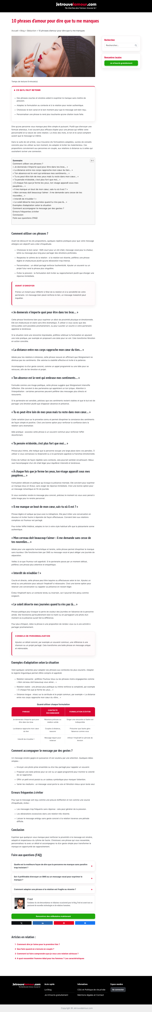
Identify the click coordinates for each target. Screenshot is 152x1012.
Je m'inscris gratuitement (121, 63)
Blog (22, 31)
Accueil (14, 31)
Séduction (31, 31)
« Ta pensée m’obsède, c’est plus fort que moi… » (36, 179)
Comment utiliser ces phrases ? (28, 163)
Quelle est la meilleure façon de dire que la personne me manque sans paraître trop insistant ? (50, 866)
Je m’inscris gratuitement (56, 995)
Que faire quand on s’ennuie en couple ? (35, 949)
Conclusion (18, 215)
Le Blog (48, 989)
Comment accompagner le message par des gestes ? (38, 208)
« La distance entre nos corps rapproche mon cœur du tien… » (43, 170)
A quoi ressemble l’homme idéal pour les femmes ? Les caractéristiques (50, 958)
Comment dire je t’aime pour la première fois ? (38, 944)
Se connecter (118, 989)
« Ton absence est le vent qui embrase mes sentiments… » (41, 173)
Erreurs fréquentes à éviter (26, 211)
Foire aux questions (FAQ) (25, 218)
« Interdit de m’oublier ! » (24, 199)
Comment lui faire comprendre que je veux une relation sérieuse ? (48, 954)
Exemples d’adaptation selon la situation (32, 205)
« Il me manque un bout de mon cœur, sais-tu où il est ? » (40, 189)
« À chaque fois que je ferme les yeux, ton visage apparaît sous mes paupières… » (45, 184)
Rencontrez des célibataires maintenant (53, 916)
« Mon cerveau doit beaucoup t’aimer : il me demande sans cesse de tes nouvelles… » (47, 194)
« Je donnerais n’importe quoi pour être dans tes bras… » (40, 167)
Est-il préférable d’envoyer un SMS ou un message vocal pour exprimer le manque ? (48, 878)
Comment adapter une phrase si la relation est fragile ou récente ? (45, 889)
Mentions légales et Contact (90, 995)
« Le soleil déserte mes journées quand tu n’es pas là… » (40, 202)
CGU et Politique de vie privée (91, 989)
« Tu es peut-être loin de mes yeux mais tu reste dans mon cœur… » (46, 176)
